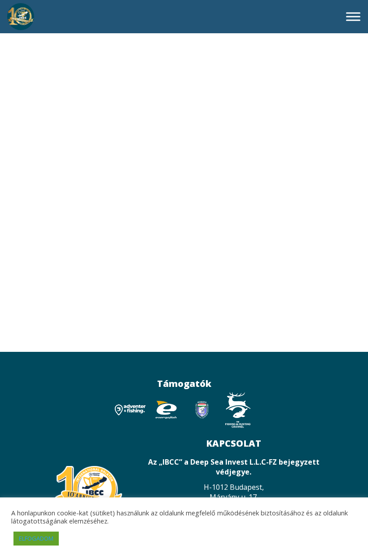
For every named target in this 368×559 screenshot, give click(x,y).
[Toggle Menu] (353, 16)
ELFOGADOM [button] (36, 538)
